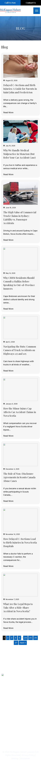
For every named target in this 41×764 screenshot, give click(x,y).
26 (35, 638)
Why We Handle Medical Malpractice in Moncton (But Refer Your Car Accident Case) (19, 154)
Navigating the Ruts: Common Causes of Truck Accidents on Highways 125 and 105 (19, 350)
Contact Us (31, 2)
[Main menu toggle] (36, 10)
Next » (23, 643)
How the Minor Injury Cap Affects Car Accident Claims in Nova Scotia (19, 412)
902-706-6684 (14, 675)
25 (30, 638)
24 (25, 638)
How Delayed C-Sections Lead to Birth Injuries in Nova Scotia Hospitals (20, 542)
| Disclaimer (24, 758)
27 (16, 643)
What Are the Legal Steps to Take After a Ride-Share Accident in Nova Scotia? (18, 607)
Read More (8, 112)
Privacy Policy (28, 755)
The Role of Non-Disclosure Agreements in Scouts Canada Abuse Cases (19, 477)
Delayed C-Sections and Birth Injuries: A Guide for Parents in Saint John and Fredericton (20, 88)
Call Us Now (10, 2)
